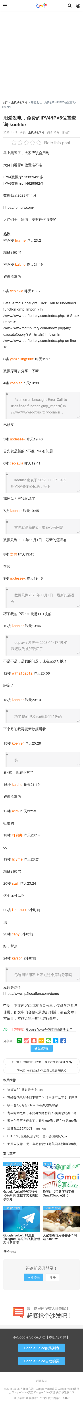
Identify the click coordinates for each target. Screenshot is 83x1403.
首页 (5, 102)
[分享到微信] (48, 1040)
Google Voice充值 (22, 1392)
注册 (53, 1277)
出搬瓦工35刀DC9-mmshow (26, 1128)
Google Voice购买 (46, 1388)
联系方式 (41, 1380)
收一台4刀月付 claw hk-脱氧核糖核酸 (32, 1105)
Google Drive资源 (44, 1392)
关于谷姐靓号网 (65, 1392)
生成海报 (42, 1048)
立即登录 (33, 1277)
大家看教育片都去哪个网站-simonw (60, 1237)
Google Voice (12, 1164)
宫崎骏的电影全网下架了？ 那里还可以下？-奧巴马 (42, 1097)
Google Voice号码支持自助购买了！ (51, 1029)
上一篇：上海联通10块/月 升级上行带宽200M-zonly (41, 1062)
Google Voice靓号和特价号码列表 (20, 1195)
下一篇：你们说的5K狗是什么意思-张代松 (41, 1070)
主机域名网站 (19, 102)
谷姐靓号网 (42, 5)
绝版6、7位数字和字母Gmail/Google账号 (58, 1193)
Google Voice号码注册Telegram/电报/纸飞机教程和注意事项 (21, 1238)
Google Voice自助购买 (41, 1360)
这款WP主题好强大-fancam (26, 1089)
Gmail (47, 1164)
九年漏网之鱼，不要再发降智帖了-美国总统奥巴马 (42, 1113)
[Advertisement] (41, 56)
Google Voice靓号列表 (41, 1347)
